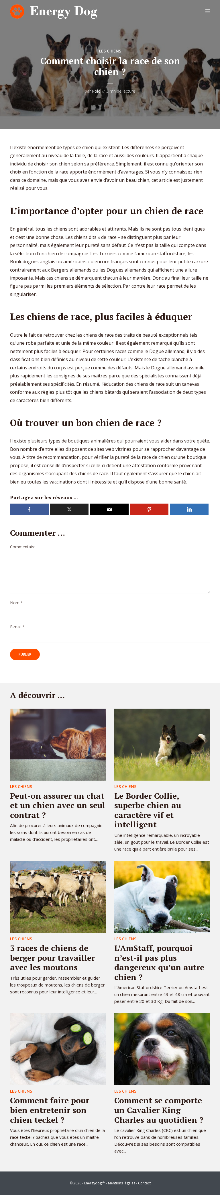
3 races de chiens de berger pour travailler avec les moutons (52, 957)
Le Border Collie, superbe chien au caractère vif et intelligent (147, 810)
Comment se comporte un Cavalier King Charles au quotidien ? (158, 1110)
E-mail (17, 627)
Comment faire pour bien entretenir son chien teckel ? (49, 1110)
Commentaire (23, 547)
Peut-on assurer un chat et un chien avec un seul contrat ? (57, 805)
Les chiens (110, 51)
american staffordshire (160, 253)
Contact (144, 1183)
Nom (16, 603)
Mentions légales (121, 1183)
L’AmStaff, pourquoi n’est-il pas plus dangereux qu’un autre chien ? (159, 962)
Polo (96, 91)
